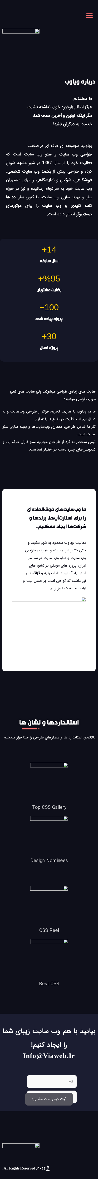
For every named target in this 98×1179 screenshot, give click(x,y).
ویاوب (87, 145)
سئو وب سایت (38, 154)
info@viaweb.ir (49, 1056)
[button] (90, 15)
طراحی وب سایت (75, 154)
